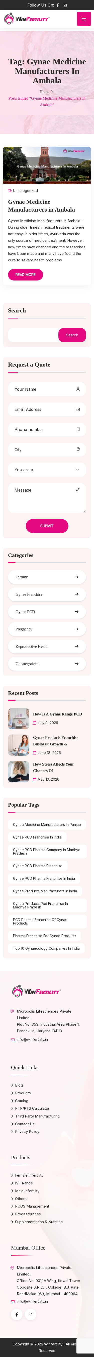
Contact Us (25, 1124)
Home (44, 92)
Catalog (21, 1100)
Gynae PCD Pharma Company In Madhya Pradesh (46, 851)
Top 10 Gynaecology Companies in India (46, 948)
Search (17, 310)
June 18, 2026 (49, 752)
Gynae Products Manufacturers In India (45, 891)
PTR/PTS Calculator (32, 1108)
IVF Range (24, 1183)
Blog (19, 1085)
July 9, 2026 (48, 723)
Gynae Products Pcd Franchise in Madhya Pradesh (40, 905)
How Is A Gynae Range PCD (57, 714)
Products (23, 1093)
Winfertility (53, 1344)
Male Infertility (27, 1190)
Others (21, 1198)
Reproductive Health (32, 646)
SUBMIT (47, 526)
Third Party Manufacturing (37, 1116)
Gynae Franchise (29, 594)
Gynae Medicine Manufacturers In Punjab (47, 824)
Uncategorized (25, 190)
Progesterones (28, 1214)
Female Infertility (29, 1175)
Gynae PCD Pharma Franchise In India (44, 878)
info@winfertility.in (32, 1039)
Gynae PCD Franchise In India (37, 837)
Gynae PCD (25, 612)
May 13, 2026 (48, 779)
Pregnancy (24, 629)
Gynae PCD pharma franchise (37, 866)
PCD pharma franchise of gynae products (40, 921)
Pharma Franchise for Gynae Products (44, 936)
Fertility (22, 577)
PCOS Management (32, 1206)
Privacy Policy (27, 1131)
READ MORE (26, 274)
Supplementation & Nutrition (39, 1221)
